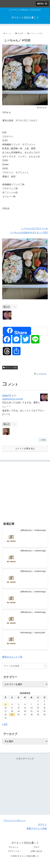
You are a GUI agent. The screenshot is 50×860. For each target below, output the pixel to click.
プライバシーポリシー (14, 820)
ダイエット (13, 847)
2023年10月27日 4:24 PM (12, 399)
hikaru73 (6, 395)
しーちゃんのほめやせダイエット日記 (29, 232)
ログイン (42, 824)
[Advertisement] (25, 491)
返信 (44, 440)
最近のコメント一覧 (12, 657)
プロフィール (13, 851)
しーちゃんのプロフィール (34, 228)
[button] (44, 665)
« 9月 (5, 724)
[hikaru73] (7, 315)
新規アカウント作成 (37, 828)
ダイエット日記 (11, 367)
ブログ (36, 847)
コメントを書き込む (25, 448)
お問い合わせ (36, 851)
